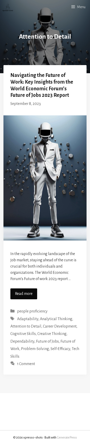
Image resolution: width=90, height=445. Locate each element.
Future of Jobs (47, 341)
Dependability (22, 341)
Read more (24, 294)
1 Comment (26, 364)
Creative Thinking (51, 334)
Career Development (59, 326)
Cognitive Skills (23, 334)
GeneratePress (67, 437)
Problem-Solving (35, 349)
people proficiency (32, 311)
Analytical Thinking (56, 319)
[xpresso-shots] (7, 7)
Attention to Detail (25, 326)
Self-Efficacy (60, 349)
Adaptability (27, 319)
